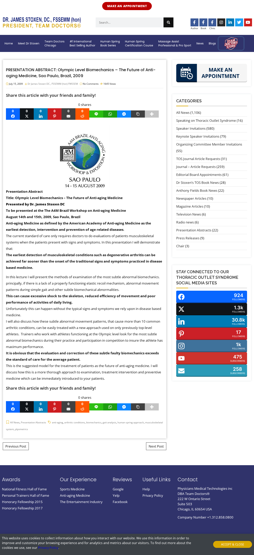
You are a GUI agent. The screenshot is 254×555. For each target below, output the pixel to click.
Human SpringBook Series (110, 43)
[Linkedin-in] (230, 22)
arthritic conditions (74, 422)
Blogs (212, 43)
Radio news (185, 222)
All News (15, 422)
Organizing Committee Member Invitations (209, 144)
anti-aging (57, 422)
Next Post (156, 446)
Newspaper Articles (191, 198)
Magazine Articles (189, 206)
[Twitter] (239, 22)
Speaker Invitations (191, 128)
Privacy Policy (48, 547)
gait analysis (109, 422)
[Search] (168, 22)
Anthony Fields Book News (196, 190)
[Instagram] (221, 22)
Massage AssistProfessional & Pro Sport (174, 43)
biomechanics (93, 422)
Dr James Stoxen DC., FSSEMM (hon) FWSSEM (53, 83)
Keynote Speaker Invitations (197, 136)
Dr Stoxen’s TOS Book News (197, 182)
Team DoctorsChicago (54, 43)
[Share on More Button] (152, 114)
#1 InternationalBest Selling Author (82, 43)
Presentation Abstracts (33, 422)
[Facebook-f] (194, 22)
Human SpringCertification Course (139, 43)
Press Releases (187, 238)
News (200, 43)
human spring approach (130, 422)
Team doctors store (231, 43)
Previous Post (15, 446)
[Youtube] (248, 22)
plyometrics (21, 429)
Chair (180, 246)
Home (9, 43)
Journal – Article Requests (196, 166)
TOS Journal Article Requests (198, 158)
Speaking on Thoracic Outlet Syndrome (206, 120)
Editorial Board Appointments (199, 174)
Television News (188, 214)
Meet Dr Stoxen (28, 43)
